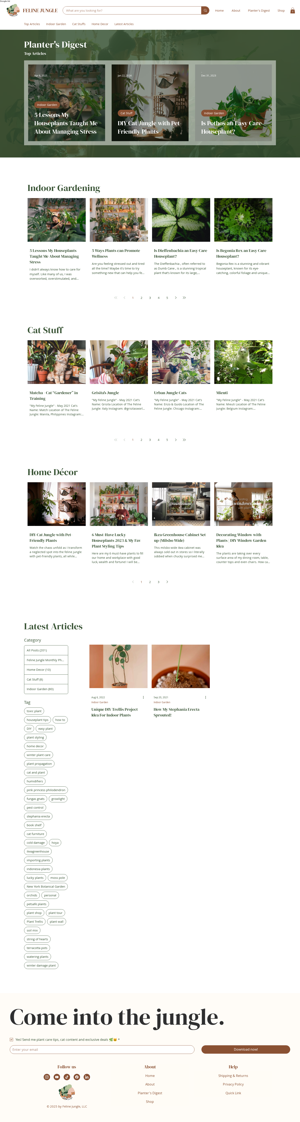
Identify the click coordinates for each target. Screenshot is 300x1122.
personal (50, 895)
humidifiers (35, 781)
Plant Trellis (35, 921)
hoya (55, 842)
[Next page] (175, 297)
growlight (58, 799)
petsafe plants (36, 904)
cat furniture (35, 834)
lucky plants (35, 878)
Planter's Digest (150, 1093)
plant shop (34, 913)
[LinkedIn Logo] (87, 1077)
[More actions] (144, 697)
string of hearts (37, 939)
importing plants (38, 860)
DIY (29, 728)
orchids (32, 895)
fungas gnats (35, 799)
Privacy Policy (233, 1084)
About (150, 1084)
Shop (150, 1101)
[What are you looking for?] (205, 10)
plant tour (55, 913)
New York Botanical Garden (46, 886)
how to (60, 720)
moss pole (57, 878)
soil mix (32, 930)
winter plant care (38, 755)
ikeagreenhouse (38, 851)
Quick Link (233, 1093)
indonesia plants (38, 869)
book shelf (34, 825)
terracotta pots (37, 948)
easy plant (45, 728)
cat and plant (36, 772)
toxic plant (34, 711)
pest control (35, 807)
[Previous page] (124, 297)
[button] (292, 10)
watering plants (37, 957)
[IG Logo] (47, 1077)
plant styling (35, 737)
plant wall (56, 921)
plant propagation (39, 764)
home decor (35, 746)
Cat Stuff (126, 113)
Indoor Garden (47, 105)
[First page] (115, 297)
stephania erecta (38, 816)
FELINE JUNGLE (40, 10)
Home (150, 1075)
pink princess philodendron (46, 790)
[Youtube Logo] (57, 1077)
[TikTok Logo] (67, 1077)
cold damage (36, 842)
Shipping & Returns (233, 1075)
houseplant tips (37, 720)
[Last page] (184, 297)
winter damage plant (41, 965)
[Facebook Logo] (77, 1077)
